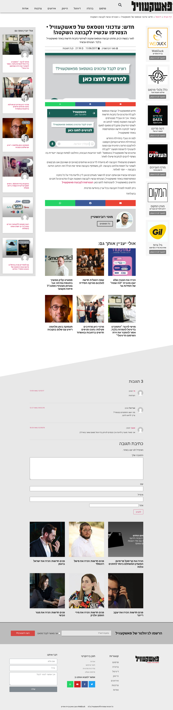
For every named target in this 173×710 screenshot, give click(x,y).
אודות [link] (25, 8)
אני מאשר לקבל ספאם (47, 633)
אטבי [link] (133, 428)
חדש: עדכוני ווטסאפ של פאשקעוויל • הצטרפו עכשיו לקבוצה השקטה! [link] (90, 30)
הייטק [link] (65, 8)
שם (141, 484)
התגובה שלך (137, 455)
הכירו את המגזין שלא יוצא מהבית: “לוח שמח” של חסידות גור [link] (123, 283)
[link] (152, 6)
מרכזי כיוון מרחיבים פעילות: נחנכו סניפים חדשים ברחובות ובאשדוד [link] (90, 329)
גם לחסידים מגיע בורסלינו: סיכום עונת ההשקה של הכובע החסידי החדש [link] (18, 267)
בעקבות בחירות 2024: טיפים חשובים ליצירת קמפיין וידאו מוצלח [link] (18, 186)
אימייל (140, 495)
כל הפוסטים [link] (105, 223)
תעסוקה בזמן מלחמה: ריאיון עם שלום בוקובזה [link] (60, 328)
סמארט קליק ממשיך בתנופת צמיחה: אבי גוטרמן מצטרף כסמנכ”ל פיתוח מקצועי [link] (60, 284)
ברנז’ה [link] (90, 8)
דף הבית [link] (168, 17)
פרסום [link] (102, 8)
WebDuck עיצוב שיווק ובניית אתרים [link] (73, 707)
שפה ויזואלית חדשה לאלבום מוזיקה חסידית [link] (91, 281)
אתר (141, 505)
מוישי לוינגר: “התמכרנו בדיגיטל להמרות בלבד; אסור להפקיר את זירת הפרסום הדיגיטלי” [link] (123, 331)
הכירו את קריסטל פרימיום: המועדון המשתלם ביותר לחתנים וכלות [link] (126, 564)
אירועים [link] (52, 8)
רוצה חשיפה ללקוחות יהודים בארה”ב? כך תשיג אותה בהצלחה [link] (18, 226)
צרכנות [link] (38, 8)
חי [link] (134, 391)
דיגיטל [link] (77, 8)
